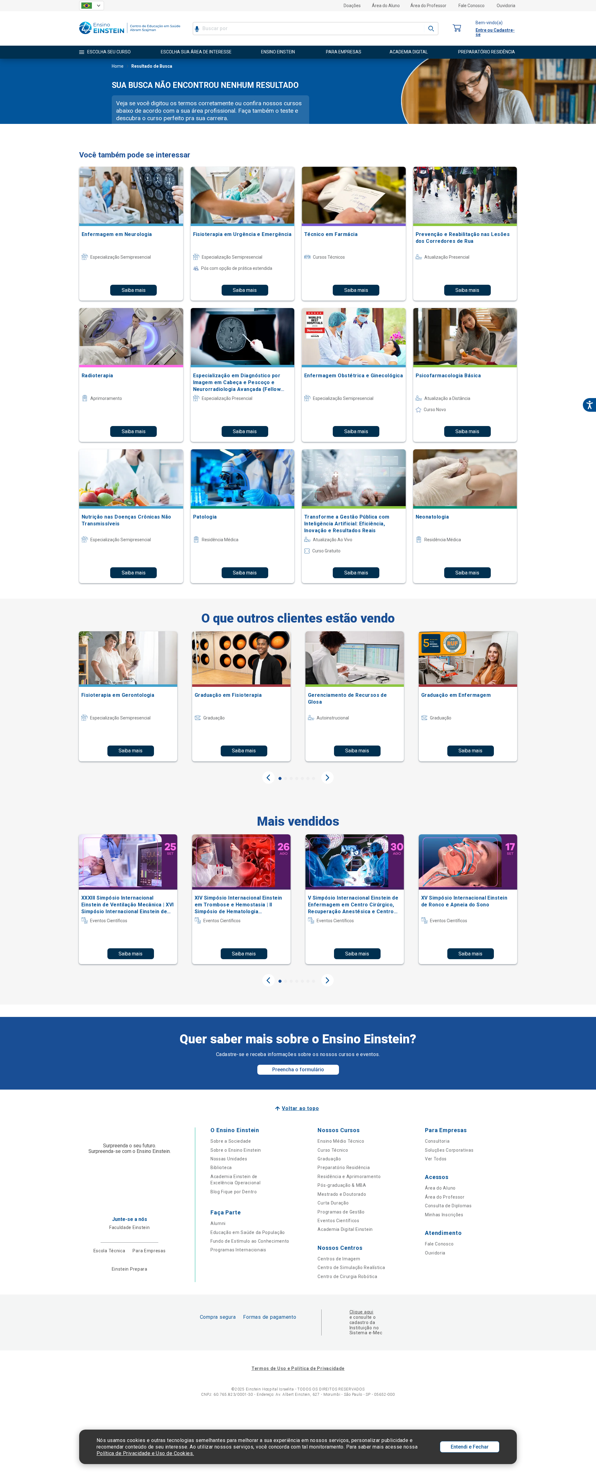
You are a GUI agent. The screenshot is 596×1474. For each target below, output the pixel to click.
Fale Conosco (471, 5)
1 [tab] (280, 778)
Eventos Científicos (338, 1220)
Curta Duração (333, 1202)
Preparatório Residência (344, 1167)
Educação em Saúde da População (247, 1232)
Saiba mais (134, 290)
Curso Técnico (333, 1150)
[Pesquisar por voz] (197, 28)
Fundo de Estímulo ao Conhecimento (249, 1241)
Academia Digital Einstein (345, 1229)
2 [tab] (285, 778)
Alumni (218, 1223)
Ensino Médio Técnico (341, 1141)
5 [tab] (302, 778)
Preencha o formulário (298, 1070)
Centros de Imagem (339, 1258)
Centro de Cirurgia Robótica (347, 1276)
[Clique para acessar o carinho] (457, 28)
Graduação (329, 1158)
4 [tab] (296, 778)
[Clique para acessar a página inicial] (129, 36)
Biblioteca (221, 1167)
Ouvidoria (506, 5)
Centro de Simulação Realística (351, 1267)
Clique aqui (361, 1311)
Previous (268, 777)
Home (118, 66)
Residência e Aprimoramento (349, 1176)
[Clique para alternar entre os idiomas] (91, 5)
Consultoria (437, 1141)
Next (327, 777)
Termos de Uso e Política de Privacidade (298, 1368)
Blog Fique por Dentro (233, 1191)
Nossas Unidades (228, 1158)
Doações (352, 5)
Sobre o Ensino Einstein (235, 1150)
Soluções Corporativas (449, 1150)
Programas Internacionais (238, 1249)
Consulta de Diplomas (448, 1205)
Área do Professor (428, 5)
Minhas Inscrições (444, 1214)
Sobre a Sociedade (230, 1141)
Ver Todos (436, 1158)
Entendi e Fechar (470, 1447)
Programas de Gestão (341, 1211)
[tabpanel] (128, 696)
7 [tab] (313, 778)
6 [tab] (307, 778)
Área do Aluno (386, 5)
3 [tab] (291, 778)
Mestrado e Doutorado (342, 1194)
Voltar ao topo (300, 1108)
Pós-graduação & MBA (342, 1185)
